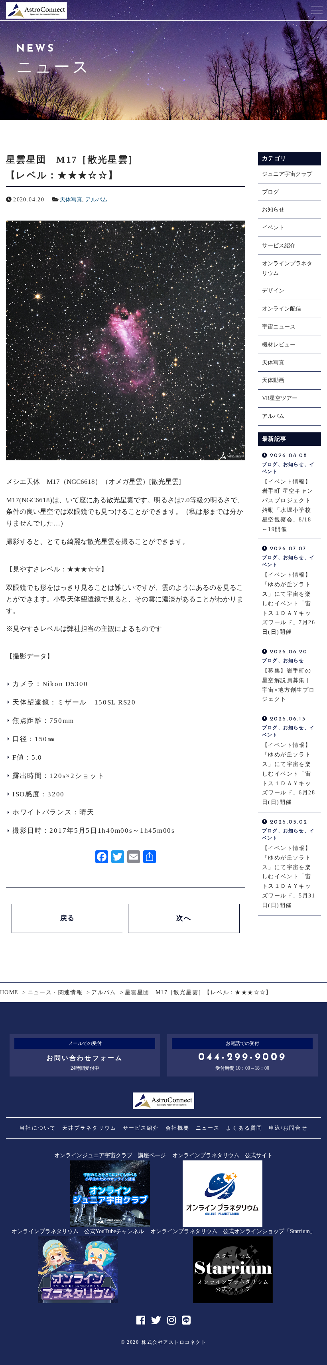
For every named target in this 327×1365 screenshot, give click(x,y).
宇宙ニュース (278, 327)
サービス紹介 (278, 246)
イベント (273, 228)
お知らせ (273, 210)
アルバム (96, 200)
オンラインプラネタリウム (287, 268)
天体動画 (273, 380)
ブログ (270, 192)
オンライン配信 (281, 309)
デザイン (273, 291)
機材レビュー (278, 345)
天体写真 (71, 200)
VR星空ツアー (279, 398)
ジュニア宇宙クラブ (287, 174)
